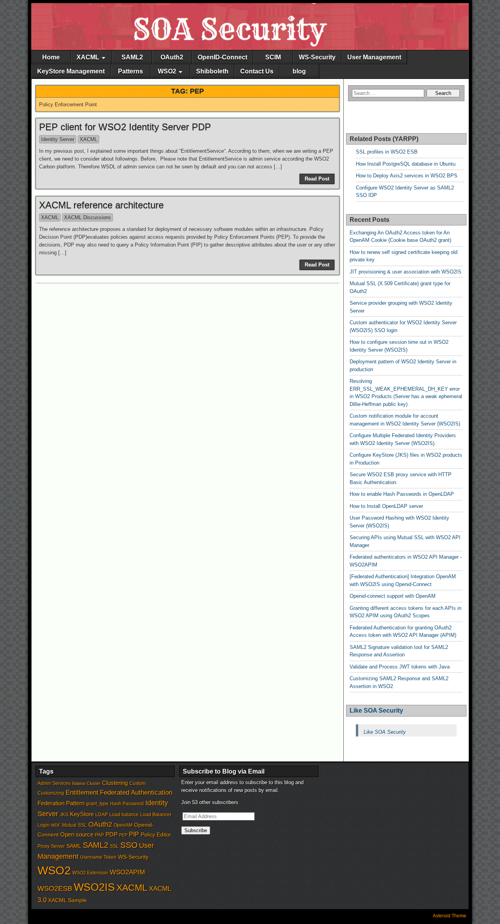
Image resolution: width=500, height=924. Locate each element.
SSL (114, 846)
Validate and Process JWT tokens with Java (400, 667)
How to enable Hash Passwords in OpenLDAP (402, 494)
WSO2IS (94, 887)
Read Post (317, 179)
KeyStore (82, 814)
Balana (78, 783)
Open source (76, 834)
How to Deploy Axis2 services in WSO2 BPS (406, 176)
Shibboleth (212, 71)
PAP (99, 835)
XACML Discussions (87, 217)
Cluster (93, 783)
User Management (374, 57)
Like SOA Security (376, 710)
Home (51, 57)
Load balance (124, 814)
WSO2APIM (127, 872)
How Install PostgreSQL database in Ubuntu (405, 164)
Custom (137, 783)
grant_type (97, 803)
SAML (73, 846)
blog (299, 71)
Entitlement (82, 792)
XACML (88, 57)
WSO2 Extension (90, 873)
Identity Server (57, 139)
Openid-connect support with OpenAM (393, 596)
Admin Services (54, 783)
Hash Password (127, 803)
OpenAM (123, 825)
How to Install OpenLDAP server (386, 506)
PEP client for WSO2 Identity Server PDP (125, 127)
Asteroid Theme (449, 916)
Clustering (115, 783)
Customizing (51, 793)
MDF (56, 825)
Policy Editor (156, 835)
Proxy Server (51, 846)
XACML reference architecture (101, 205)
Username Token (98, 857)
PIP (134, 834)
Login (44, 825)
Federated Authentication (136, 792)
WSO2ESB (55, 888)
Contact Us (256, 71)
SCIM (273, 57)
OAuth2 (172, 57)
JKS (64, 814)
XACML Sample (67, 900)
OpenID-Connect (222, 57)
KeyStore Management (71, 71)
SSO (129, 844)
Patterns (130, 71)
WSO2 (167, 71)
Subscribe (195, 830)
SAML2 (132, 57)
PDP (111, 834)
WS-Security (317, 57)
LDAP (101, 814)
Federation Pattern (61, 803)
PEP (123, 835)
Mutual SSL (74, 825)
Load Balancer (155, 814)
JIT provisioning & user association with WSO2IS (405, 272)
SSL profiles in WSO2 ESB (387, 152)
